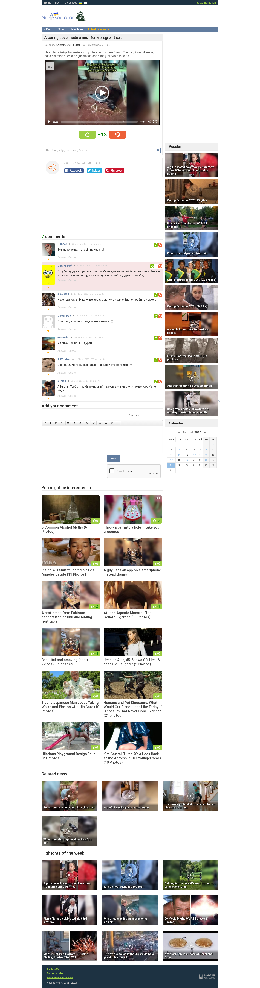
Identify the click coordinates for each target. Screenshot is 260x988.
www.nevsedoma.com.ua (60, 977)
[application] (102, 92)
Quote (72, 257)
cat (90, 150)
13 (194, 455)
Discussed (71, 2)
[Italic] (50, 423)
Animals (83, 150)
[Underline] (56, 423)
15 (206, 455)
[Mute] (149, 122)
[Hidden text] (100, 423)
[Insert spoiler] (118, 423)
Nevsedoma (70, 19)
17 (171, 460)
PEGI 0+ (76, 44)
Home (47, 2)
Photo (49, 29)
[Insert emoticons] (87, 423)
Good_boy (64, 315)
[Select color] (94, 423)
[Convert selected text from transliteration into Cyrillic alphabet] (112, 423)
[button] (102, 93)
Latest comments (98, 29)
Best (58, 2)
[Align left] (68, 423)
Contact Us (53, 969)
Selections (76, 29)
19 (187, 460)
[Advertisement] (102, 207)
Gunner (62, 244)
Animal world (63, 44)
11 (179, 455)
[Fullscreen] (155, 122)
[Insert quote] (106, 423)
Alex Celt (63, 294)
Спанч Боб (64, 265)
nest (68, 150)
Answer (61, 257)
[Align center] (74, 423)
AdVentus (63, 359)
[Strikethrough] (62, 423)
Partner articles (55, 973)
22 (206, 460)
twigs (61, 150)
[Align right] (80, 423)
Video (61, 29)
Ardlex (61, 381)
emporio (63, 337)
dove (74, 150)
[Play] (49, 122)
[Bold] (45, 423)
